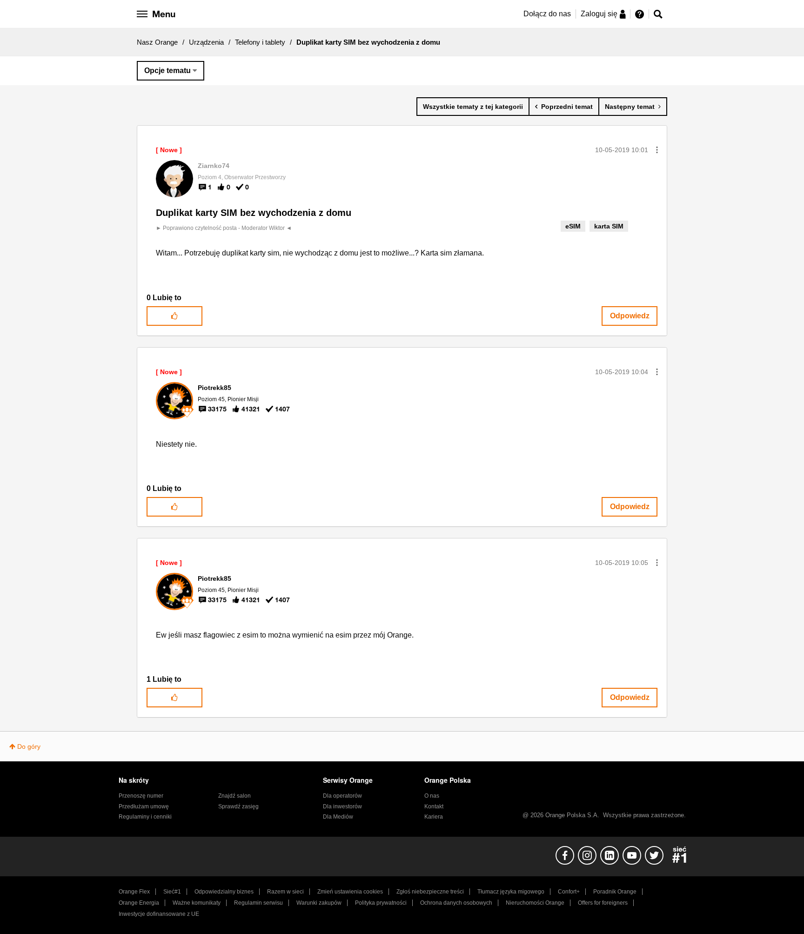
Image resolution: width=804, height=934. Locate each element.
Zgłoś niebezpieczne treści (430, 891)
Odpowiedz (630, 316)
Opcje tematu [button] (167, 70)
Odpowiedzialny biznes (224, 891)
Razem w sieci (285, 891)
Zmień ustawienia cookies (350, 891)
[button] (657, 149)
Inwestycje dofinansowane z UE (159, 914)
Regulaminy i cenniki (145, 816)
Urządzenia (206, 42)
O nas (431, 796)
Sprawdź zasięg (238, 806)
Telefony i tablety (260, 42)
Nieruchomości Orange (535, 903)
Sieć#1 (172, 891)
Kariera (433, 816)
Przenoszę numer (141, 796)
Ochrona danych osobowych (456, 903)
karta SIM (608, 226)
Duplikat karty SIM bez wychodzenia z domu (253, 213)
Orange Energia (139, 903)
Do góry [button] (28, 746)
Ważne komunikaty (197, 903)
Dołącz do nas (547, 14)
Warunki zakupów (319, 903)
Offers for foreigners (603, 903)
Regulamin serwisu (258, 903)
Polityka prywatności (381, 903)
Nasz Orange (157, 42)
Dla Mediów (338, 816)
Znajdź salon (234, 796)
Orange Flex (134, 891)
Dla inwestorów (342, 806)
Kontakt (433, 806)
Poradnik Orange (614, 891)
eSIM (573, 226)
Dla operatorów (342, 796)
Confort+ (569, 891)
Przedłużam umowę (144, 806)
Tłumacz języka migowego (510, 891)
